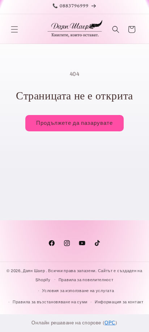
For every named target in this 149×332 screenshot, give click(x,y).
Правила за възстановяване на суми (50, 302)
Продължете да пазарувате (74, 123)
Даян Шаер (34, 271)
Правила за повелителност (86, 280)
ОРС (110, 322)
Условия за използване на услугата (78, 290)
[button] (14, 29)
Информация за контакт (119, 302)
